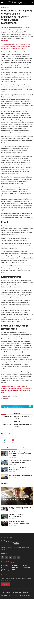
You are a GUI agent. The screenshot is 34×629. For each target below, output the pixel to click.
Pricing (25, 565)
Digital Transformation (5, 570)
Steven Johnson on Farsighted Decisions (20, 475)
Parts (13, 569)
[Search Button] (32, 2)
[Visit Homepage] (17, 2)
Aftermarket (4, 565)
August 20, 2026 (13, 511)
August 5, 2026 (13, 518)
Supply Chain (26, 567)
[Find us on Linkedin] (6, 557)
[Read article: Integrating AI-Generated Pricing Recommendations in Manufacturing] (4, 523)
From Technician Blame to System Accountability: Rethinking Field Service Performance (20, 453)
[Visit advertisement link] (17, 406)
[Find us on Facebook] (14, 557)
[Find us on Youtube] (18, 557)
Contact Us (25, 592)
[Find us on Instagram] (10, 557)
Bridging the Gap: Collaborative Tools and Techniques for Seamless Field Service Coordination (14, 499)
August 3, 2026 (13, 525)
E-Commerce (15, 565)
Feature (6, 7)
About (2, 592)
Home (2, 7)
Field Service (15, 567)
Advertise (9, 592)
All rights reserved (26, 595)
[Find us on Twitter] (2, 557)
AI (1, 567)
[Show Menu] (2, 2)
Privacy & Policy (17, 592)
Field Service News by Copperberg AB (13, 595)
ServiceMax (4, 40)
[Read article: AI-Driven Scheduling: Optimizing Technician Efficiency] (4, 516)
